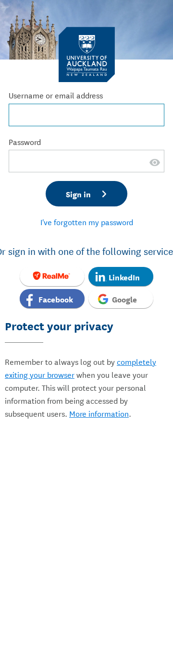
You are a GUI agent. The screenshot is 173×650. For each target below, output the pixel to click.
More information (99, 413)
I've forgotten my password (86, 222)
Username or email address (56, 95)
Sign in (78, 194)
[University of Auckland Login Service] (87, 54)
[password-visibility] (155, 168)
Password (25, 141)
